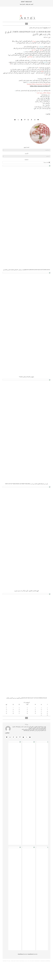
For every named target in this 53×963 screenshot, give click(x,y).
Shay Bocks (22, 960)
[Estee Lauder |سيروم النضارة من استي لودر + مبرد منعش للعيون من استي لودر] (15, 898)
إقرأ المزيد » (48, 114)
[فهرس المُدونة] (40, 144)
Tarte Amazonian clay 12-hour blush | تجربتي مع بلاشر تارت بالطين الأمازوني (27, 33)
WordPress (48, 960)
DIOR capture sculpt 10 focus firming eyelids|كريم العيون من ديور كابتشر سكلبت (26, 698)
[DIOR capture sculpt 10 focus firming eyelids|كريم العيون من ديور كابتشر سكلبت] (26, 645)
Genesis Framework (35, 960)
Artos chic (26, 13)
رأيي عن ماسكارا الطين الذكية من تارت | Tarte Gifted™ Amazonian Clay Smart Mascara (26, 483)
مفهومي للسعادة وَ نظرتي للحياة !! (26, 376)
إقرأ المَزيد (7, 732)
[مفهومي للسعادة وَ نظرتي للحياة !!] (26, 323)
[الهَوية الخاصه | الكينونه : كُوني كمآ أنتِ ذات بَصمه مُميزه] (26, 537)
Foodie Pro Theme (14, 960)
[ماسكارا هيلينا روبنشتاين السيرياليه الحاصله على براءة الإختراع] (43, 898)
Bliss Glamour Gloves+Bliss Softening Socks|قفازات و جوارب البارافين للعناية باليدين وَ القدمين (26, 269)
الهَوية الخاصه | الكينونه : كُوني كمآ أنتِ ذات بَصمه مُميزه (26, 590)
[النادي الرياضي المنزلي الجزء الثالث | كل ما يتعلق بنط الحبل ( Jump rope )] (29, 792)
